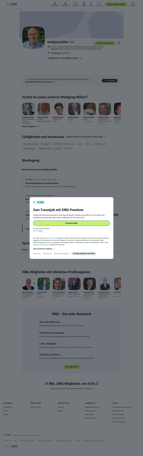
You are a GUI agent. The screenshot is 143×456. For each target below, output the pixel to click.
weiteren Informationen (41, 245)
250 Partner (52, 238)
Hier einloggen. (38, 231)
